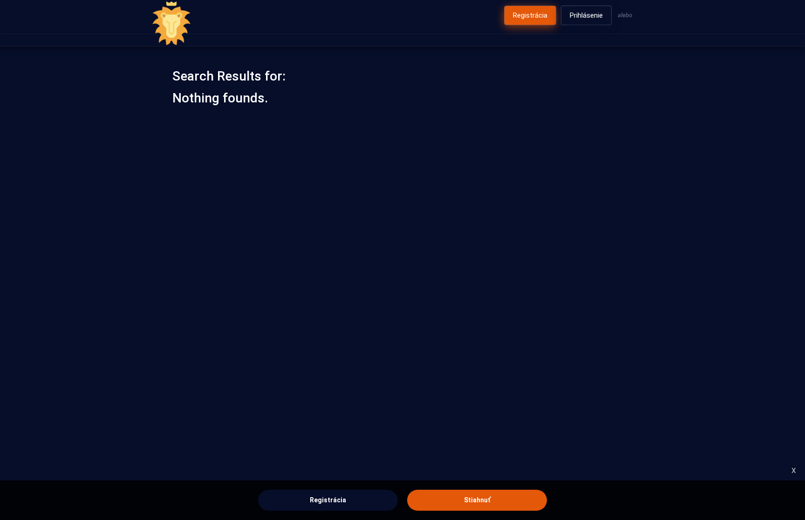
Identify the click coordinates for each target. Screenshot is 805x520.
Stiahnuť (477, 500)
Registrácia (328, 500)
